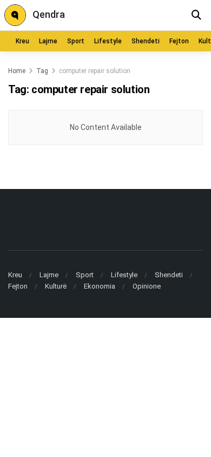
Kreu (22, 41)
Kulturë (56, 286)
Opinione (147, 286)
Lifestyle (108, 41)
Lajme (48, 41)
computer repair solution (94, 71)
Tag (42, 71)
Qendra (48, 14)
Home (16, 71)
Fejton (179, 41)
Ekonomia (99, 286)
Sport (75, 41)
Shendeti (145, 41)
